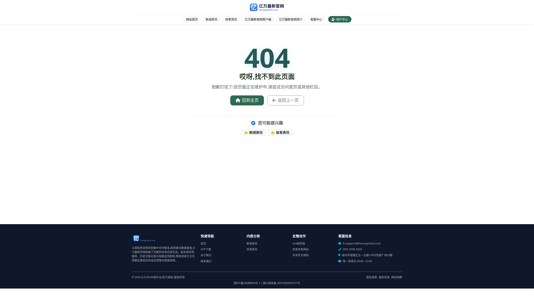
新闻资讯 (211, 19)
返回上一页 (288, 100)
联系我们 (206, 261)
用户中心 (342, 19)
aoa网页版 (298, 243)
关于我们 (206, 255)
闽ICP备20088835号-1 (247, 283)
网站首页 (192, 19)
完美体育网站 (300, 249)
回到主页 (250, 100)
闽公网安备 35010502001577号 (281, 283)
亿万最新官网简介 (290, 19)
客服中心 (316, 19)
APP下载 (206, 249)
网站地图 (396, 277)
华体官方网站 (300, 255)
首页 (203, 243)
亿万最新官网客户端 (258, 19)
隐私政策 (371, 277)
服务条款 (384, 277)
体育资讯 (231, 19)
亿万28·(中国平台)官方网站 (157, 277)
